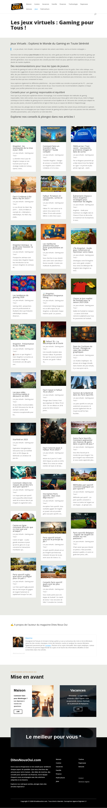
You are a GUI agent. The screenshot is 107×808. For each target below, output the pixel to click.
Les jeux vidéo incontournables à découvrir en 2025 (21, 394)
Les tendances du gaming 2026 (20, 296)
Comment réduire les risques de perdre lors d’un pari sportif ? (23, 485)
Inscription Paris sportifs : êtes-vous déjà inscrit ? (51, 496)
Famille (54, 4)
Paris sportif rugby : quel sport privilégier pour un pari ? (22, 576)
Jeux (36, 9)
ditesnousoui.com (19, 653)
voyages (48, 645)
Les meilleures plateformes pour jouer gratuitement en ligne (53, 247)
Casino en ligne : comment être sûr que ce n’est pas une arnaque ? (23, 528)
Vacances (45, 4)
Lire (18, 711)
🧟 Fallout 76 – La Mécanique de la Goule (53, 342)
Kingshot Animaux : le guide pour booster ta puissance (23, 247)
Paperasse (84, 4)
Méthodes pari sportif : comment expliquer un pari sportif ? (83, 487)
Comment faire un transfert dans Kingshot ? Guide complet (51, 149)
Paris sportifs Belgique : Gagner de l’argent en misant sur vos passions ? (83, 535)
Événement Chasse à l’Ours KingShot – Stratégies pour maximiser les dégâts (82, 199)
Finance (58, 774)
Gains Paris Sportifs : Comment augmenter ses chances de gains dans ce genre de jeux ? (83, 441)
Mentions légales (83, 782)
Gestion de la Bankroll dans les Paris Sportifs (83, 394)
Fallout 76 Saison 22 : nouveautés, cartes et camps (52, 198)
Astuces (29, 9)
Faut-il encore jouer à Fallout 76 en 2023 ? (52, 449)
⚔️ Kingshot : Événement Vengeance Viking (53, 295)
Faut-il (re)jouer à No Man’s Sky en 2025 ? (22, 197)
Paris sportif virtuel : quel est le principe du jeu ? (53, 539)
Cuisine (36, 4)
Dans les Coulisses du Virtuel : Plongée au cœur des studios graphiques (82, 349)
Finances (63, 4)
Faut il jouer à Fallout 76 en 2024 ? (52, 391)
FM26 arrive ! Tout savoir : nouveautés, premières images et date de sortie (82, 149)
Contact (81, 778)
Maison (29, 4)
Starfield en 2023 (20, 439)
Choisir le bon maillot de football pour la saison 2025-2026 (82, 300)
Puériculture (44, 9)
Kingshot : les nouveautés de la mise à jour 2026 (23, 148)
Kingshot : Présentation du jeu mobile (23, 345)
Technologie (73, 4)
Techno (81, 759)
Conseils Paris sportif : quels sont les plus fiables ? (53, 584)
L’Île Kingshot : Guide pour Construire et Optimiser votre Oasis (83, 250)
